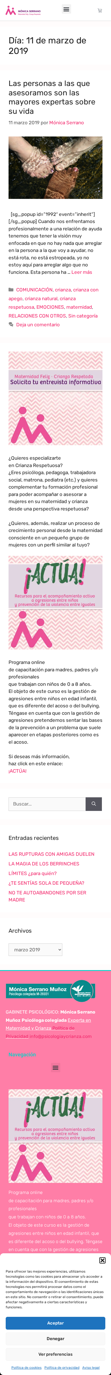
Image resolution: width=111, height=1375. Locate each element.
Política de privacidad (61, 1368)
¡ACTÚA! (17, 771)
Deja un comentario (38, 324)
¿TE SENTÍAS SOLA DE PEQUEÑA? (46, 883)
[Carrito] (100, 10)
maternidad (79, 307)
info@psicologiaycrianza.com (61, 1036)
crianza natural (41, 298)
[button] (102, 1260)
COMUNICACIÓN (34, 290)
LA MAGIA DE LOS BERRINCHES (44, 864)
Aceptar (55, 1323)
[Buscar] (94, 804)
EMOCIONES (50, 307)
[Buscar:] (47, 804)
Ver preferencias (55, 1354)
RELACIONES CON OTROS (37, 316)
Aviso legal (91, 1368)
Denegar (55, 1338)
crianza (63, 290)
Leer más (81, 272)
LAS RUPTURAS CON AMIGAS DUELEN (51, 854)
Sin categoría (83, 316)
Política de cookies (26, 1368)
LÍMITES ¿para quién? (33, 873)
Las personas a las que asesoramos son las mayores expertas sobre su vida (52, 97)
